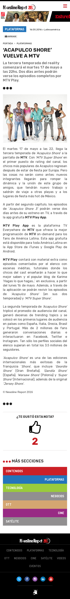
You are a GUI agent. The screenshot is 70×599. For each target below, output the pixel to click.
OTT (8, 504)
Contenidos (14, 471)
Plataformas (24, 43)
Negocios (57, 496)
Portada (8, 43)
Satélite (12, 521)
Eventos (35, 566)
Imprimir (11, 36)
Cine (61, 513)
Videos (61, 558)
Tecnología (14, 488)
